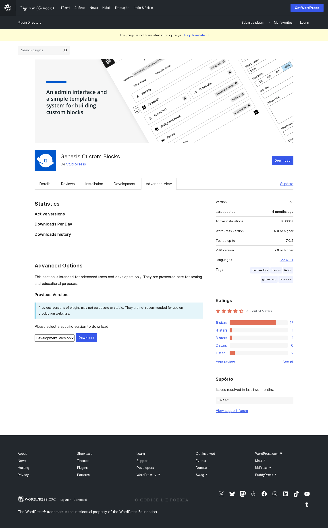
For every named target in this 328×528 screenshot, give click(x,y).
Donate (203, 468)
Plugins (82, 468)
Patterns (83, 475)
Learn (141, 453)
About (22, 453)
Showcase (85, 453)
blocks (276, 270)
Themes (83, 461)
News (22, 461)
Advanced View (159, 184)
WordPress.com (268, 453)
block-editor (260, 270)
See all (288, 362)
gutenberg (269, 279)
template (286, 279)
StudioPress (76, 164)
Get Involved (205, 453)
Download (283, 160)
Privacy (23, 475)
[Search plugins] (65, 50)
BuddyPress (266, 475)
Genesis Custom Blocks (90, 156)
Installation (94, 184)
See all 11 (286, 260)
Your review (225, 362)
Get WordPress (307, 8)
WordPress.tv (148, 475)
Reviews (68, 184)
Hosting (23, 468)
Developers (145, 468)
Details (44, 184)
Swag (202, 475)
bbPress (263, 468)
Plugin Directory (30, 22)
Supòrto (286, 184)
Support (143, 461)
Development (124, 184)
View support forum (232, 410)
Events (201, 461)
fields (288, 270)
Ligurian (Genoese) (73, 499)
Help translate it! (196, 35)
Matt (260, 461)
